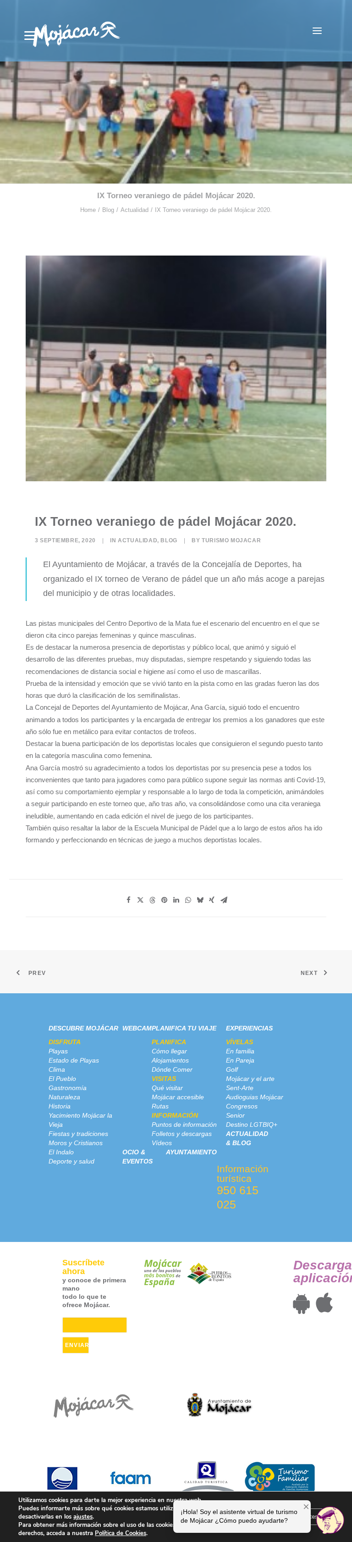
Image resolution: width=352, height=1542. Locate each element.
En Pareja (240, 1060)
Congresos (242, 1106)
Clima (57, 1069)
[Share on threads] (152, 900)
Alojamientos (170, 1060)
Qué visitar (167, 1087)
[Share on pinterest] (164, 900)
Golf (232, 1069)
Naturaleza (64, 1097)
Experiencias (249, 1028)
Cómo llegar (169, 1051)
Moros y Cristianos (76, 1143)
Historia (60, 1106)
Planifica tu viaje (184, 1028)
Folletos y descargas (182, 1133)
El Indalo (61, 1152)
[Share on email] (223, 900)
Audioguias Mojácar (254, 1097)
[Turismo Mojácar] (76, 30)
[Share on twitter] (140, 900)
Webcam (137, 1028)
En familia (240, 1051)
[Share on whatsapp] (187, 900)
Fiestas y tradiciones (78, 1133)
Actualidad (134, 209)
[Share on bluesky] (199, 900)
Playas (58, 1051)
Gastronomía (68, 1087)
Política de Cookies (120, 1533)
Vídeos (162, 1143)
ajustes (83, 1517)
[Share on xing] (211, 900)
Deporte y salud (71, 1161)
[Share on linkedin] (176, 900)
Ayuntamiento (191, 1152)
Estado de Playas (74, 1060)
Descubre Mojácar (83, 1028)
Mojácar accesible (178, 1097)
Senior (235, 1115)
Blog (108, 209)
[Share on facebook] (128, 900)
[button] (317, 30)
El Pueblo (62, 1078)
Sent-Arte (239, 1087)
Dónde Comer (172, 1069)
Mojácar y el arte (250, 1078)
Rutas (160, 1106)
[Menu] (30, 35)
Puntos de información (184, 1124)
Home (88, 209)
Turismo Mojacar (231, 540)
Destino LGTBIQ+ (251, 1124)
